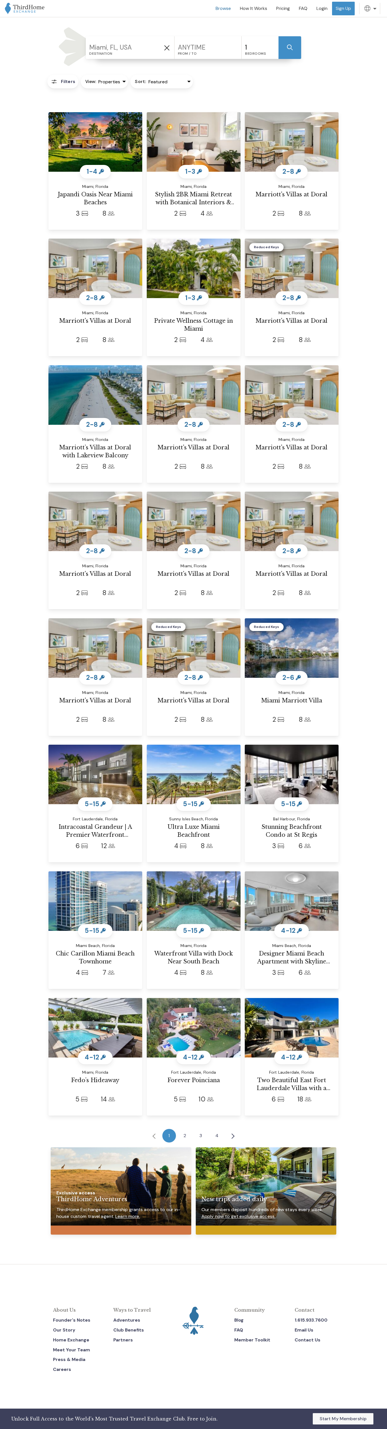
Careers (62, 1369)
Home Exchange (71, 1340)
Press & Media (69, 1359)
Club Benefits (128, 1330)
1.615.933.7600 (311, 1320)
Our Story (64, 1330)
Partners (123, 1340)
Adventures (126, 1320)
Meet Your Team (71, 1350)
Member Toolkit (252, 1340)
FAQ (238, 1330)
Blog (239, 1320)
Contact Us (307, 1340)
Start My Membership (343, 1419)
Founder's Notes (71, 1320)
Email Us (304, 1330)
